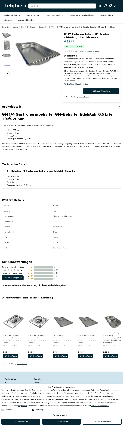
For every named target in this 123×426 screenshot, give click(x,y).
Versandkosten (84, 97)
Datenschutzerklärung (100, 405)
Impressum (22, 405)
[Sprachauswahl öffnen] (100, 6)
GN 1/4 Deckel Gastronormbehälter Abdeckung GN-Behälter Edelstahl (62, 339)
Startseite (5, 27)
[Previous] (7, 33)
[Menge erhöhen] (79, 91)
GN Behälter (31, 27)
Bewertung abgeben (13, 277)
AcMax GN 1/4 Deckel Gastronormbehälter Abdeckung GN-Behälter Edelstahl (87, 339)
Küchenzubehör (18, 27)
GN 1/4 (51, 27)
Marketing (39, 409)
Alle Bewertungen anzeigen (90, 51)
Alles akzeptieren (20, 421)
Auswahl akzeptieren (102, 421)
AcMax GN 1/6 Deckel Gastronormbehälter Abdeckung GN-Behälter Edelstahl (37, 339)
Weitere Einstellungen (61, 415)
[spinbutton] (73, 91)
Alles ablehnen (61, 421)
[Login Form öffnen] (115, 6)
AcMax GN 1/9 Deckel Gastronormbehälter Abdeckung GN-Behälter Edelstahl (12, 339)
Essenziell (9, 409)
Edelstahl (42, 27)
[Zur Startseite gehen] (15, 6)
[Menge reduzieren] (66, 91)
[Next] (7, 73)
